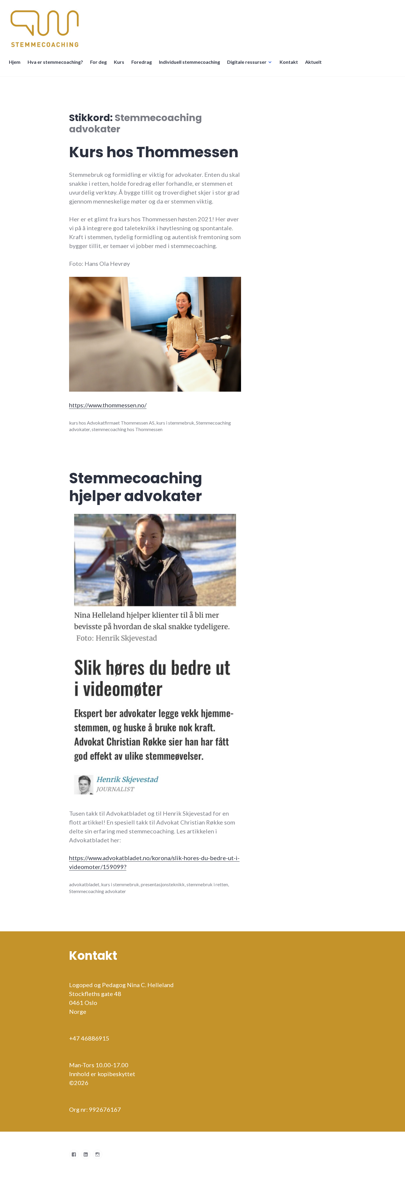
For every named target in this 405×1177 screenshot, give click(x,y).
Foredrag (141, 62)
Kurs (119, 62)
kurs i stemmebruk (175, 422)
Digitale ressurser (247, 62)
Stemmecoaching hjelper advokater (135, 487)
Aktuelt (313, 62)
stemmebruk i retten (207, 884)
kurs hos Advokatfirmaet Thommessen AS (111, 422)
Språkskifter (332, 65)
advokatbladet (84, 884)
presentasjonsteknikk (163, 884)
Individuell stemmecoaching (189, 62)
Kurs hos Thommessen (153, 152)
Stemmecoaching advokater (97, 891)
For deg (98, 62)
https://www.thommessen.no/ (107, 405)
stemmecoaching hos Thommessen (127, 429)
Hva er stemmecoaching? (55, 62)
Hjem (14, 62)
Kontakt (289, 62)
